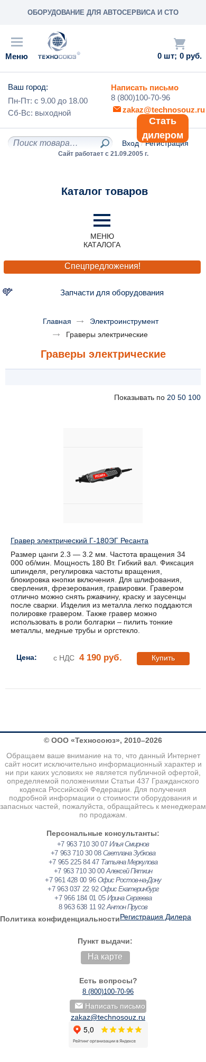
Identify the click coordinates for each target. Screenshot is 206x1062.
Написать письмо (145, 87)
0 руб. (191, 56)
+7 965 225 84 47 (74, 862)
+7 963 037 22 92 (73, 889)
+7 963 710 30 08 (76, 853)
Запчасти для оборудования (112, 292)
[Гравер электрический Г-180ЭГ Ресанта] (103, 475)
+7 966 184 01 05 (79, 898)
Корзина (179, 43)
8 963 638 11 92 (82, 907)
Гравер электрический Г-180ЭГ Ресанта (79, 540)
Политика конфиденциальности (60, 919)
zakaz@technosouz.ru (108, 1017)
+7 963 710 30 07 (82, 844)
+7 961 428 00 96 (70, 880)
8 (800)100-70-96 (140, 97)
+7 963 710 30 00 (79, 871)
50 (181, 397)
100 (194, 397)
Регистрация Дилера (155, 916)
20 (171, 397)
